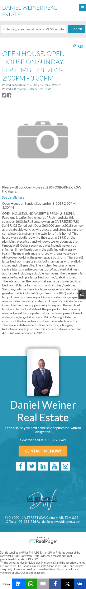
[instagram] (65, 466)
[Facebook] (55, 584)
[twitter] (31, 466)
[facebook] (20, 466)
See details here (13, 197)
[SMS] (18, 584)
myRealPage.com (43, 542)
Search (76, 29)
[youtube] (54, 466)
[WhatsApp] (31, 584)
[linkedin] (43, 466)
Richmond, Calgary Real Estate (32, 89)
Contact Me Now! (43, 451)
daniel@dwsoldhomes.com (61, 521)
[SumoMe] (80, 584)
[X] (67, 584)
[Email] (43, 584)
